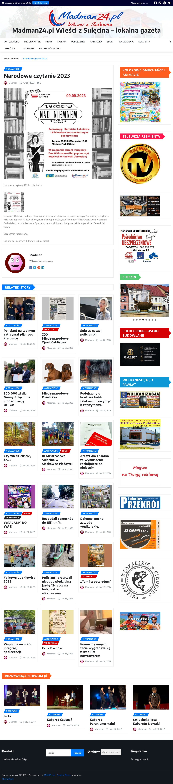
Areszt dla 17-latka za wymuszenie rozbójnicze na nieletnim (94, 461)
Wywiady (28, 48)
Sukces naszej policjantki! (91, 332)
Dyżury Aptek (32, 41)
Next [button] (166, 300)
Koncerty (144, 41)
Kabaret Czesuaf (59, 719)
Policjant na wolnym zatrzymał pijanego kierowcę (19, 334)
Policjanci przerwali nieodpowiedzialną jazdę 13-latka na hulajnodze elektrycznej (57, 585)
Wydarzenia (126, 41)
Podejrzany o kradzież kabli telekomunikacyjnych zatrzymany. (95, 399)
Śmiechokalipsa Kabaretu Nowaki (146, 721)
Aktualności (11, 41)
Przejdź (77, 752)
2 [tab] (137, 320)
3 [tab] (140, 320)
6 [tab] (149, 320)
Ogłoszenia (78, 41)
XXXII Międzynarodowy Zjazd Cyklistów (55, 338)
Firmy (48, 41)
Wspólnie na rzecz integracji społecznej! (18, 648)
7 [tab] (152, 320)
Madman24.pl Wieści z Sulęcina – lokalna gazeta (86, 30)
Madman (13, 82)
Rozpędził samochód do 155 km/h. (58, 520)
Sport (110, 41)
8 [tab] (155, 320)
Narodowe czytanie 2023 (35, 58)
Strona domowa (11, 58)
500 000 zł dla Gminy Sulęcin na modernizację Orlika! (17, 399)
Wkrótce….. (11, 48)
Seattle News (63, 775)
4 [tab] (143, 320)
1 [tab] (133, 320)
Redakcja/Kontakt (50, 48)
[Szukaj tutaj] (170, 41)
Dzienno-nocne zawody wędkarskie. (91, 522)
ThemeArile (8, 778)
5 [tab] (146, 320)
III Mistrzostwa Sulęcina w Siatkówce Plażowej (57, 459)
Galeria (61, 41)
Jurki (7, 716)
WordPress (49, 775)
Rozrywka (96, 41)
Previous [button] (123, 300)
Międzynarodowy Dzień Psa (55, 395)
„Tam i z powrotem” (95, 581)
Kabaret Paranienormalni (102, 721)
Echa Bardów (52, 648)
